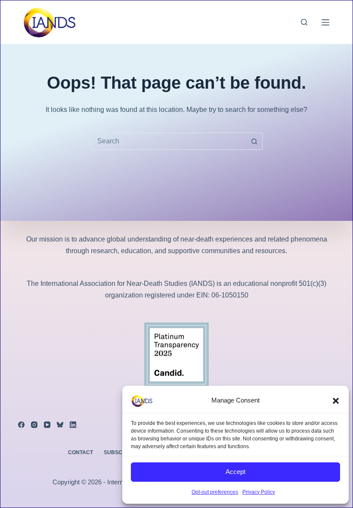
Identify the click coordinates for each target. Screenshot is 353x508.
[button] (335, 400)
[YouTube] (47, 424)
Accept (235, 471)
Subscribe (119, 452)
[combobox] (168, 141)
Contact (80, 452)
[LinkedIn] (73, 424)
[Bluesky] (60, 424)
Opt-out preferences (215, 492)
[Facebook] (21, 424)
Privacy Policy (258, 492)
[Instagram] (34, 424)
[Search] (304, 22)
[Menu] (325, 22)
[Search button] (254, 141)
